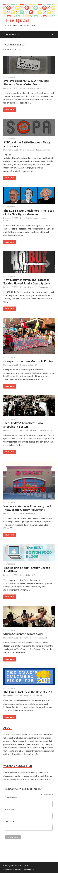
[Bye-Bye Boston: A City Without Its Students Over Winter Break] (29, 66)
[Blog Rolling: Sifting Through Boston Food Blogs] (29, 553)
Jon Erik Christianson (31, 218)
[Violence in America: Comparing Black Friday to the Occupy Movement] (29, 481)
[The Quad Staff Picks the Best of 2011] (29, 678)
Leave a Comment (43, 150)
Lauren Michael (28, 287)
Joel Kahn (26, 575)
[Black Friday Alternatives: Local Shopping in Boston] (29, 407)
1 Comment (41, 88)
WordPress (18, 869)
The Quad (17, 20)
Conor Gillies (28, 365)
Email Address (12, 797)
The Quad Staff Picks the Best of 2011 (27, 692)
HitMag (30, 869)
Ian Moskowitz (28, 150)
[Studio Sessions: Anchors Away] (29, 618)
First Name (9, 809)
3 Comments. (37, 575)
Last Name (9, 821)
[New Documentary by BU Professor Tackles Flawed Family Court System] (29, 263)
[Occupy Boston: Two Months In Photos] (29, 337)
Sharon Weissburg (30, 430)
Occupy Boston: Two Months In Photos (28, 361)
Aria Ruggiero (28, 513)
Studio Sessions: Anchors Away (23, 633)
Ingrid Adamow (29, 88)
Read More (9, 109)
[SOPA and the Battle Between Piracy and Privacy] (29, 128)
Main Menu (14, 34)
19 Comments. (42, 287)
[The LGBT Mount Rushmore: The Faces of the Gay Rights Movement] (29, 196)
